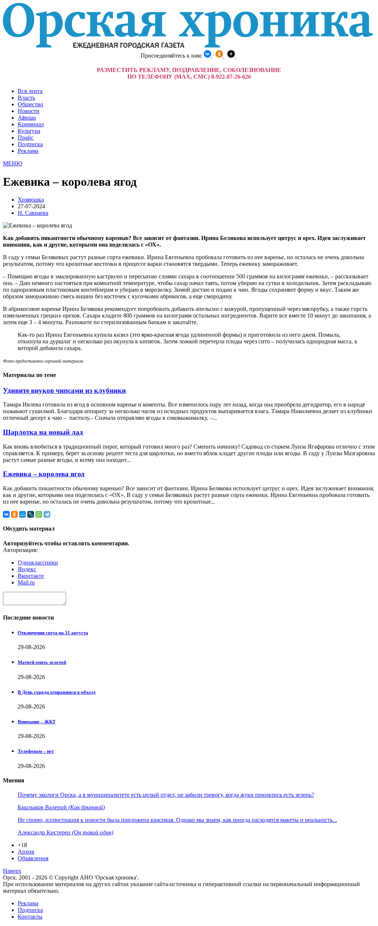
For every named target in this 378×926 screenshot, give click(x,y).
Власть (26, 98)
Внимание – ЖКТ (37, 721)
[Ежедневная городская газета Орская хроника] (188, 47)
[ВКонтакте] (6, 514)
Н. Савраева (33, 213)
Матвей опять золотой (42, 662)
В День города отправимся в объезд (57, 692)
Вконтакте (31, 576)
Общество (30, 104)
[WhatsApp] (38, 514)
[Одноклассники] (14, 514)
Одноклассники (38, 562)
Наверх (12, 871)
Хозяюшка (31, 199)
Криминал (31, 124)
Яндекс (27, 569)
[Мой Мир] (22, 514)
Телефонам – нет (36, 751)
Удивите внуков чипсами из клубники (64, 390)
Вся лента (30, 91)
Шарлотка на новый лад (43, 432)
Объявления (33, 858)
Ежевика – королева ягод (44, 474)
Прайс (26, 137)
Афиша (27, 117)
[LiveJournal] (30, 514)
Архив (26, 851)
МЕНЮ (12, 163)
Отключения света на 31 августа (53, 632)
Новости (28, 111)
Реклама (28, 151)
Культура (29, 131)
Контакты (30, 916)
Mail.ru (26, 582)
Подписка (30, 144)
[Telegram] (47, 514)
